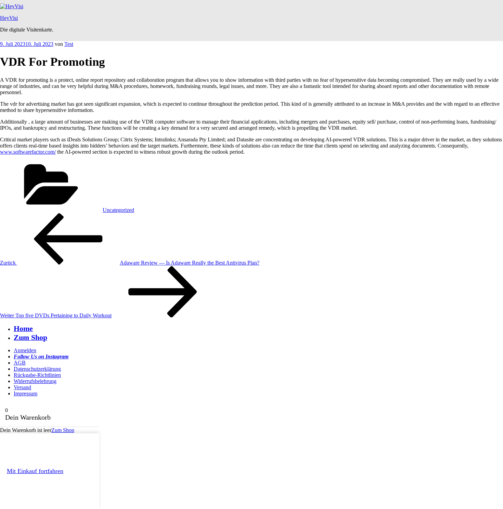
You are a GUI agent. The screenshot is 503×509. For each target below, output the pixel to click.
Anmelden (25, 350)
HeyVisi (9, 18)
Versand (22, 387)
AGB (20, 363)
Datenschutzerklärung (37, 369)
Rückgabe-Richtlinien (37, 375)
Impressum (25, 393)
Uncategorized (118, 210)
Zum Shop (62, 430)
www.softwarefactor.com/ (28, 152)
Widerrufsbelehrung (35, 381)
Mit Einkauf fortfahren (35, 471)
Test (68, 44)
